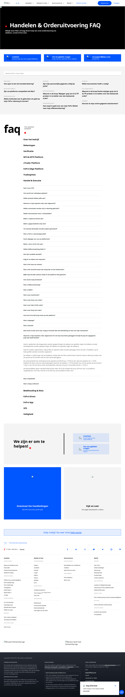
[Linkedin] (76, 549)
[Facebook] (67, 549)
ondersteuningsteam (110, 665)
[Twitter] (85, 549)
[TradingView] (120, 549)
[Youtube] (94, 549)
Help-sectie (76, 532)
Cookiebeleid (69, 667)
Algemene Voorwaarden (51, 667)
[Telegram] (103, 549)
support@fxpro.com (90, 672)
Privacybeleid (62, 667)
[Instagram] (111, 549)
